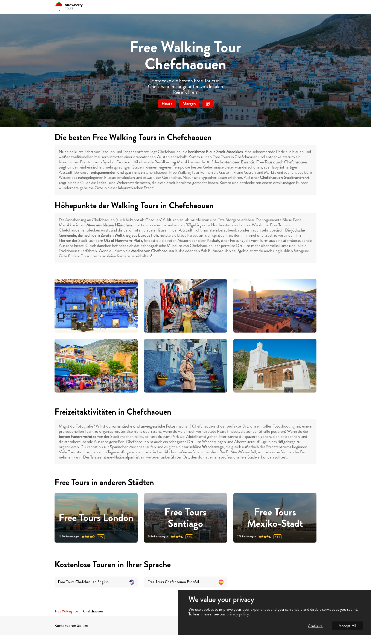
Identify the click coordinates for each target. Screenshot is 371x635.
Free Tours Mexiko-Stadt (275, 517)
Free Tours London (96, 518)
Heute (167, 103)
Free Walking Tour (67, 611)
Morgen (189, 103)
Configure (315, 625)
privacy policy (238, 614)
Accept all (347, 626)
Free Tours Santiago (185, 517)
